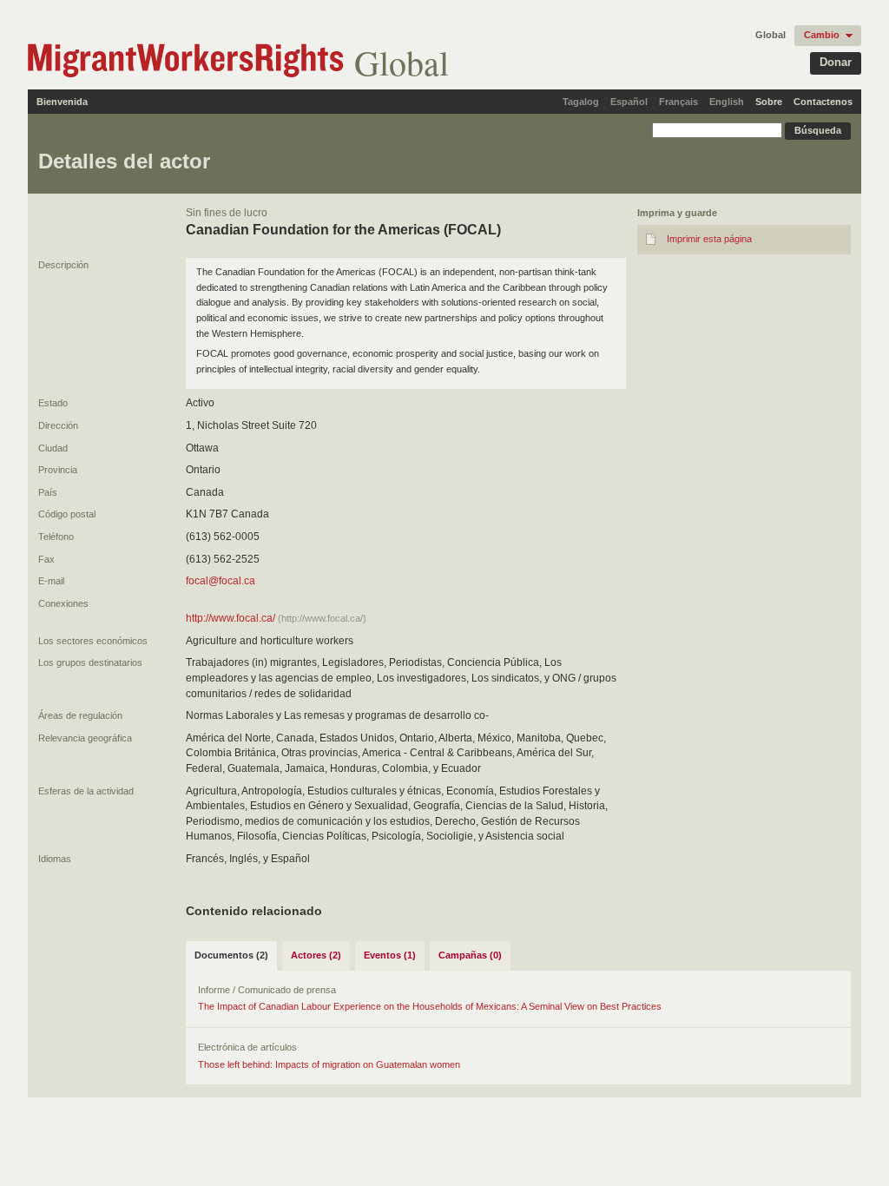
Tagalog (581, 101)
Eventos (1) (390, 955)
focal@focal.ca (220, 581)
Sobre (768, 101)
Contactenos (823, 101)
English (726, 101)
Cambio (822, 35)
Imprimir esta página (709, 239)
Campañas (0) (470, 955)
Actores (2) (316, 955)
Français (678, 101)
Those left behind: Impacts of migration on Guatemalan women (329, 1064)
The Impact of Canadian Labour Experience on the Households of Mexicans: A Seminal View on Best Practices (430, 1006)
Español (629, 101)
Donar (836, 62)
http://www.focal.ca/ (230, 618)
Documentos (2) (231, 955)
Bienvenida (62, 101)
